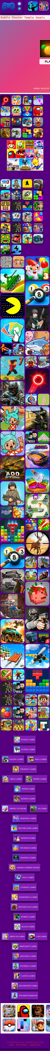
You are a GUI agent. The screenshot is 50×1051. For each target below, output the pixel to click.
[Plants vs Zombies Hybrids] (38, 188)
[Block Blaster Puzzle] (38, 199)
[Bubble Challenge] (27, 115)
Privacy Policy (21, 1044)
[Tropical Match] (27, 243)
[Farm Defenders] (5, 137)
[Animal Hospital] (38, 126)
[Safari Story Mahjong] (16, 199)
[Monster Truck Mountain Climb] (38, 243)
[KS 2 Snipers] (16, 137)
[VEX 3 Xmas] (5, 188)
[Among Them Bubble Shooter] (38, 115)
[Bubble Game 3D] (38, 104)
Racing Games (16, 759)
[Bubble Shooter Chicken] (16, 104)
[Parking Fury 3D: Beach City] (16, 243)
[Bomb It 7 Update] (38, 210)
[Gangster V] (38, 137)
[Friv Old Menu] (25, 158)
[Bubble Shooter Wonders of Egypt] (27, 104)
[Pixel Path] (27, 188)
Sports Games (39, 779)
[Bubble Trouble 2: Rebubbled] (5, 126)
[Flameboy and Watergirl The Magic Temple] (16, 126)
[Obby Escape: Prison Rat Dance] (5, 221)
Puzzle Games (28, 740)
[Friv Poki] (25, 148)
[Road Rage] (16, 210)
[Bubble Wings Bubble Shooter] (16, 115)
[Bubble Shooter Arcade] (5, 115)
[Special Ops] (27, 221)
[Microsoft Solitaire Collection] (16, 221)
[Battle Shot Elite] (16, 188)
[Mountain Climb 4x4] (5, 254)
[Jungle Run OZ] (5, 243)
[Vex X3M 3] (16, 232)
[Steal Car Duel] (5, 199)
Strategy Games (28, 769)
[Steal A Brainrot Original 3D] (44, 10)
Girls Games (16, 779)
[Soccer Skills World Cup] (27, 199)
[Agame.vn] (16, 1033)
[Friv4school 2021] (19, 5)
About (11, 1044)
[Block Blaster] (27, 137)
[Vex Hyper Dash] (16, 254)
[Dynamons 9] (5, 232)
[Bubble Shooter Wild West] (27, 232)
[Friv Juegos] (25, 170)
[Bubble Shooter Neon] (5, 104)
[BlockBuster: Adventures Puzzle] (27, 210)
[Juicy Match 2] (38, 221)
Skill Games (41, 759)
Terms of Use (35, 1044)
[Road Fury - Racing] (27, 126)
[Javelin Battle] (33, 10)
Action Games (28, 749)
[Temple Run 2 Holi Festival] (5, 210)
